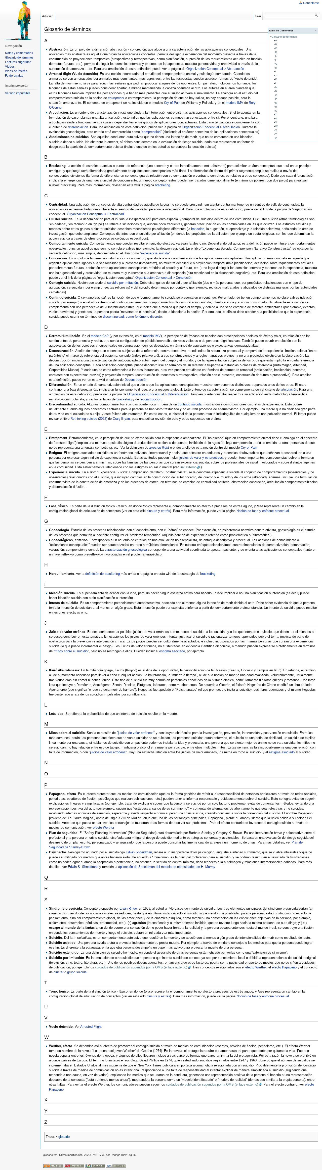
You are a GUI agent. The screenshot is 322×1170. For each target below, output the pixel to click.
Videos (10, 66)
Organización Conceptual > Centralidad (95, 214)
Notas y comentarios (19, 53)
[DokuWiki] (95, 1165)
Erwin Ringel (128, 908)
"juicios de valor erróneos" (136, 733)
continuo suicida (190, 404)
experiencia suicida (155, 253)
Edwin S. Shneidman (83, 867)
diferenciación (78, 127)
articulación (288, 389)
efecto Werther (103, 827)
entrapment (116, 98)
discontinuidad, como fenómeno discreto (132, 316)
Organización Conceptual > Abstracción (215, 69)
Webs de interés (16, 71)
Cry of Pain (172, 103)
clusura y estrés (158, 511)
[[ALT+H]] (20, 20)
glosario (64, 1137)
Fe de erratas (14, 75)
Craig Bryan (121, 418)
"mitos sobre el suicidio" (71, 651)
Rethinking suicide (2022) (88, 418)
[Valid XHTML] (116, 1165)
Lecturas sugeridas (18, 62)
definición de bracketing (102, 574)
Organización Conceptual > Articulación (211, 127)
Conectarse (311, 3)
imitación (197, 229)
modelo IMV (234, 103)
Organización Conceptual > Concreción (163, 277)
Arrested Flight (91, 1026)
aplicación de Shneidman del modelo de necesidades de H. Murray (166, 867)
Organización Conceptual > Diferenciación (157, 394)
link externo (188, 467)
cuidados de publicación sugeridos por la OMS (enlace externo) (141, 967)
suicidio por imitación (122, 283)
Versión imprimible (17, 93)
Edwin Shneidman (139, 852)
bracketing (162, 185)
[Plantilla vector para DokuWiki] (74, 1165)
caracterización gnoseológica (126, 549)
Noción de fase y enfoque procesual (262, 511)
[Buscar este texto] (316, 15)
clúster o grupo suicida (70, 972)
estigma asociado (172, 651)
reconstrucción (150, 399)
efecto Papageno (284, 967)
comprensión (151, 132)
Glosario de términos (284, 36)
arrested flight (159, 447)
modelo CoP (100, 336)
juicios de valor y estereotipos (201, 457)
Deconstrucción (136, 380)
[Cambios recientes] (53, 1165)
